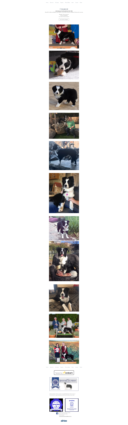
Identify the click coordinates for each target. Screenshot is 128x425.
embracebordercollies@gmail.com (65, 416)
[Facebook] (57, 413)
